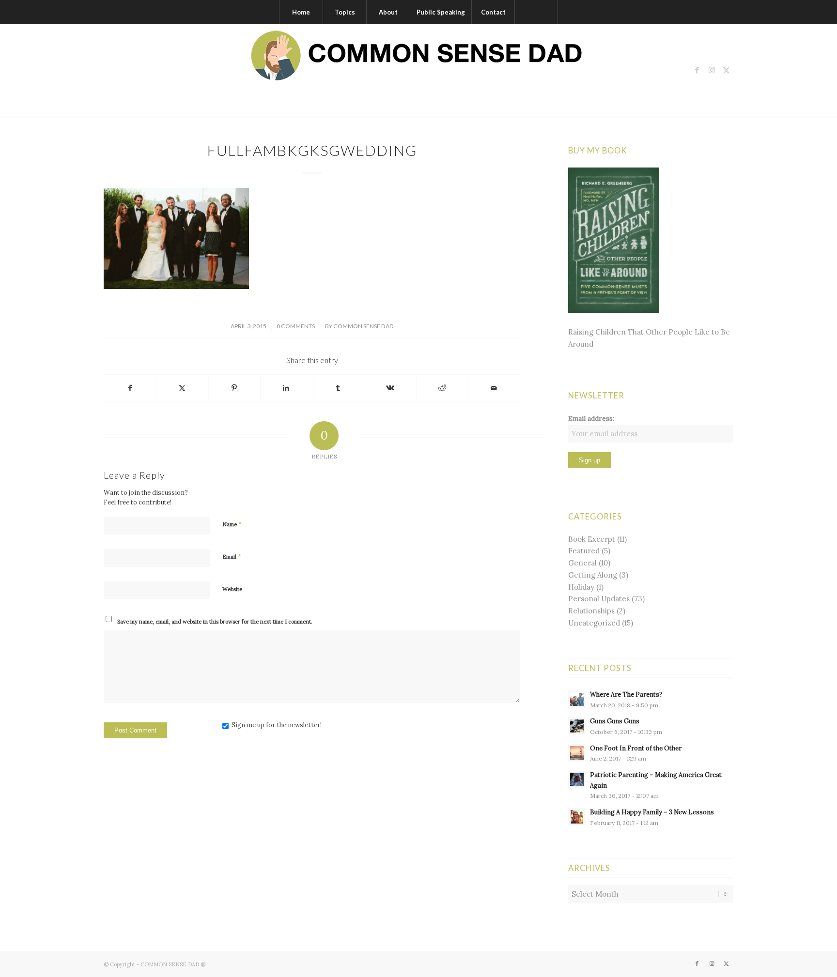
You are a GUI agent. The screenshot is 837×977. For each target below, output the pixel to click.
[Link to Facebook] (697, 70)
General (582, 562)
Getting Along (592, 575)
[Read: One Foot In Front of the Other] (577, 753)
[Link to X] (726, 70)
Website (232, 589)
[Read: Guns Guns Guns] (577, 725)
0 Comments (296, 326)
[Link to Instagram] (711, 70)
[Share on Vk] (390, 388)
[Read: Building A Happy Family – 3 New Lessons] (577, 816)
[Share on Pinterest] (234, 388)
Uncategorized (594, 622)
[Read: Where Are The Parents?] (577, 699)
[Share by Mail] (494, 388)
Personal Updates (599, 598)
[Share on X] (182, 388)
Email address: (591, 418)
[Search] (536, 12)
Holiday (581, 587)
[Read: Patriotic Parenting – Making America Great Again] (577, 779)
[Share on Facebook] (130, 388)
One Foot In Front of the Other (636, 748)
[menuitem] (301, 12)
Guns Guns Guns (614, 721)
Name (232, 524)
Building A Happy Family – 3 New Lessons (652, 812)
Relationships (591, 610)
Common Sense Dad (363, 326)
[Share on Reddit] (442, 388)
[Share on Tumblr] (338, 388)
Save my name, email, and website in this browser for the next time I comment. (214, 621)
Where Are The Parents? (626, 694)
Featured (584, 550)
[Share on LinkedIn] (286, 388)
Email (231, 556)
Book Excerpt (591, 539)
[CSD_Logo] (418, 70)
